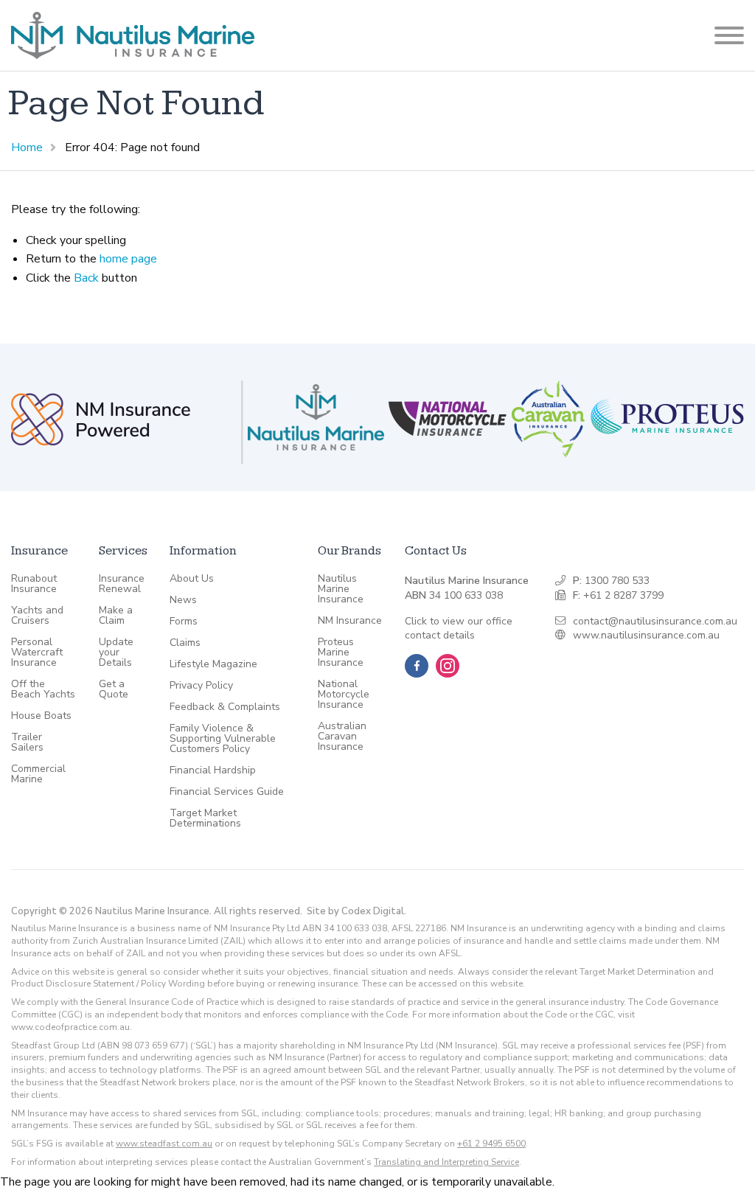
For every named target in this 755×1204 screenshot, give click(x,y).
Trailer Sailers (27, 742)
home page (128, 259)
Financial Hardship (213, 770)
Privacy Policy (201, 686)
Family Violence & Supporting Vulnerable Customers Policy (223, 738)
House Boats (41, 716)
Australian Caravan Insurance (342, 736)
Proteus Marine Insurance (340, 652)
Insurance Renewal (122, 584)
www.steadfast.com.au (164, 1143)
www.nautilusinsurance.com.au (646, 635)
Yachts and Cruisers (37, 615)
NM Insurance (350, 621)
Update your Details (116, 652)
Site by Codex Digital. (356, 911)
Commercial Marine (38, 774)
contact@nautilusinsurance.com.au (655, 621)
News (183, 600)
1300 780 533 (617, 581)
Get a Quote (113, 689)
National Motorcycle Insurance (343, 694)
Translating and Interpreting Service (446, 1162)
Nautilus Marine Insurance (340, 589)
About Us (192, 579)
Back (86, 278)
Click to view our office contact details (458, 628)
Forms (184, 621)
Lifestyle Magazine (213, 664)
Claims (185, 643)
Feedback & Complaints (225, 707)
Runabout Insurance (34, 584)
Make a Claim (116, 615)
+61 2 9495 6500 (491, 1143)
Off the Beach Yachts (43, 689)
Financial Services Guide (227, 792)
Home (27, 147)
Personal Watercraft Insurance (37, 652)
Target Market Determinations (205, 818)
